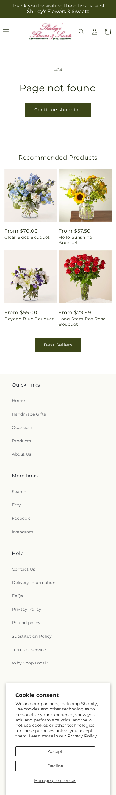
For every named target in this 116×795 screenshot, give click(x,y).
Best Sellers (58, 345)
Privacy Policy (82, 736)
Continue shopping (58, 109)
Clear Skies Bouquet (27, 237)
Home (18, 400)
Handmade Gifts (29, 414)
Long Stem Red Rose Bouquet (82, 321)
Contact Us (23, 569)
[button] (81, 31)
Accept (55, 751)
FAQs (17, 596)
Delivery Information (33, 582)
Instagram (22, 532)
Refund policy (26, 622)
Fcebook (21, 518)
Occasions (22, 427)
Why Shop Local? (30, 663)
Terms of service (29, 649)
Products (21, 440)
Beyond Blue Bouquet (29, 319)
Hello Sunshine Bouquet (75, 240)
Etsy (16, 505)
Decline (55, 766)
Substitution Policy (32, 636)
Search (19, 491)
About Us (21, 454)
